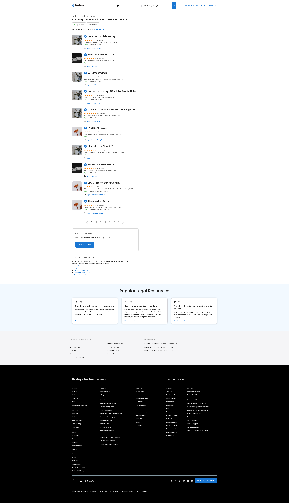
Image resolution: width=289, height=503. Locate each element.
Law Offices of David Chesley (104, 182)
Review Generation (106, 410)
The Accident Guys (98, 201)
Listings (74, 392)
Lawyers (94, 66)
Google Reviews (105, 427)
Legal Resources (171, 432)
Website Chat (105, 424)
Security (100, 491)
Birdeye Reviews (171, 425)
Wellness (139, 425)
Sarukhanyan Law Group (101, 164)
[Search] (174, 5)
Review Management (107, 407)
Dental (138, 395)
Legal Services (96, 48)
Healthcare (139, 402)
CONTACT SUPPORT (206, 480)
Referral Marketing (106, 420)
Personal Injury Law (97, 140)
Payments (75, 427)
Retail (138, 422)
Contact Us (170, 436)
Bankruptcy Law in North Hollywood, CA (158, 350)
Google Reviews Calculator (196, 403)
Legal (89, 48)
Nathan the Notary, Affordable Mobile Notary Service (113, 91)
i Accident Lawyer (97, 128)
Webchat (75, 413)
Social (74, 417)
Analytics (75, 461)
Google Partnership (78, 468)
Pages (74, 402)
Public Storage (141, 415)
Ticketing (75, 449)
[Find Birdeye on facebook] (171, 480)
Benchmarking (77, 446)
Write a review (191, 5)
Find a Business (192, 417)
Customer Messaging (107, 417)
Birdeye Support (192, 424)
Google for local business (108, 403)
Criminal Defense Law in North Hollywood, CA (160, 344)
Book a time (170, 402)
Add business (85, 244)
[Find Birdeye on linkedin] (180, 480)
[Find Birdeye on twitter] (175, 480)
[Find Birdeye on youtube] (188, 480)
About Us (169, 392)
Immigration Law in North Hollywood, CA (158, 347)
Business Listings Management (111, 437)
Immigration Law (113, 347)
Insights (75, 442)
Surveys (74, 439)
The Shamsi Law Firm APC (102, 54)
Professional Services (194, 395)
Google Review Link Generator (197, 410)
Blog (167, 409)
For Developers (192, 420)
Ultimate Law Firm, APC (101, 146)
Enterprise (103, 395)
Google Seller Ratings (79, 405)
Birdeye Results (171, 429)
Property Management (143, 412)
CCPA (117, 491)
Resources (170, 405)
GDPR (106, 491)
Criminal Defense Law (98, 195)
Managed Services (193, 392)
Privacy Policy (91, 491)
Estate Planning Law (81, 275)
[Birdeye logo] (78, 5)
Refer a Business (193, 427)
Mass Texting (76, 424)
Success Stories (171, 422)
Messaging (75, 435)
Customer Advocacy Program (197, 430)
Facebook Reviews (106, 434)
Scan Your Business (194, 413)
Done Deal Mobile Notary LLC (104, 36)
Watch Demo (171, 398)
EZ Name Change (97, 73)
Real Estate (139, 419)
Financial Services (142, 398)
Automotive (140, 392)
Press (168, 412)
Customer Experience (107, 441)
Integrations (76, 464)
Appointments (77, 420)
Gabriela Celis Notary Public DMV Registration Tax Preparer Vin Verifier (113, 109)
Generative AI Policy (127, 491)
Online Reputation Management (111, 413)
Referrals (75, 398)
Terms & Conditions (79, 491)
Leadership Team (172, 395)
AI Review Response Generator (197, 407)
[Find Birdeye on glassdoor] (192, 480)
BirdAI (74, 457)
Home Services (141, 405)
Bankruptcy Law (113, 350)
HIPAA (112, 491)
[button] (123, 222)
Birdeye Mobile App (78, 471)
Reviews (75, 395)
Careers (169, 419)
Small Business (105, 392)
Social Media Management (109, 444)
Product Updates (172, 415)
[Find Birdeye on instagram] (184, 480)
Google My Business (107, 430)
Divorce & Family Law (114, 354)
